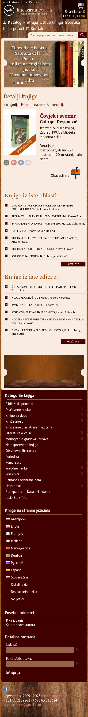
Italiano (16, 541)
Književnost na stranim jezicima (29, 427)
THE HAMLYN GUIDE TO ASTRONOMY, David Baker (42, 249)
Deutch (16, 555)
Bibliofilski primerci (19, 404)
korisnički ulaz (30, 2)
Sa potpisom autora (20, 625)
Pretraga (30, 22)
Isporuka (72, 22)
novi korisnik (11, 2)
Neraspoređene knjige (22, 445)
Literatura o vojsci (19, 433)
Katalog (14, 22)
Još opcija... (14, 672)
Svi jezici (17, 599)
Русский (17, 562)
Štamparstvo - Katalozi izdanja (28, 491)
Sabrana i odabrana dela (23, 480)
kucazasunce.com (54, 696)
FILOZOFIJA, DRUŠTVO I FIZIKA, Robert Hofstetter (41, 297)
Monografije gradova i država (27, 439)
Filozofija (20, 48)
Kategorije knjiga (19, 395)
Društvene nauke (18, 409)
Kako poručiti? (16, 28)
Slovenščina (19, 577)
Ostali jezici (19, 584)
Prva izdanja (14, 620)
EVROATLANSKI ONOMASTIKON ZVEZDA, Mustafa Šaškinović (48, 223)
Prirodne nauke (32, 104)
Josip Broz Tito (16, 497)
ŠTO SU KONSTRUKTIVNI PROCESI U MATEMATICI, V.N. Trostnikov (44, 288)
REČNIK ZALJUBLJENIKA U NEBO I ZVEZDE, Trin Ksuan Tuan (47, 216)
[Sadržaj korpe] (81, 4)
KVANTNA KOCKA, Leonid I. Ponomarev (34, 305)
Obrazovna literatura (21, 450)
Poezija (30, 58)
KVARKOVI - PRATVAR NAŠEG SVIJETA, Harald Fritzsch (43, 312)
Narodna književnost (30, 75)
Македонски (20, 548)
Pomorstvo (13, 462)
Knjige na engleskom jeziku (29, 66)
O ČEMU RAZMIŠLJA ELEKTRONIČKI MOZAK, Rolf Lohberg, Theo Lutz (46, 331)
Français (17, 533)
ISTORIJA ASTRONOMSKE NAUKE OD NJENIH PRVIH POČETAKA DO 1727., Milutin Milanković (42, 207)
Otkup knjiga (51, 22)
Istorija (41, 48)
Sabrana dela (28, 53)
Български (18, 519)
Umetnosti (13, 486)
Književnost (14, 421)
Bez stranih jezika (24, 591)
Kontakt (38, 28)
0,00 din (79, 16)
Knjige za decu (16, 415)
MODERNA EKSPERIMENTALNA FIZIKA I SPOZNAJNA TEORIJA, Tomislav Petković (47, 321)
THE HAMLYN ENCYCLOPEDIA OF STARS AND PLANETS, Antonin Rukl (44, 239)
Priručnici (12, 474)
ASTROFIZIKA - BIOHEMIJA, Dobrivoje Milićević (39, 256)
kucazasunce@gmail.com (22, 704)
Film (29, 80)
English (16, 526)
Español (17, 570)
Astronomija (56, 104)
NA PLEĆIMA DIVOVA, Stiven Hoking (33, 231)
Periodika (12, 456)
